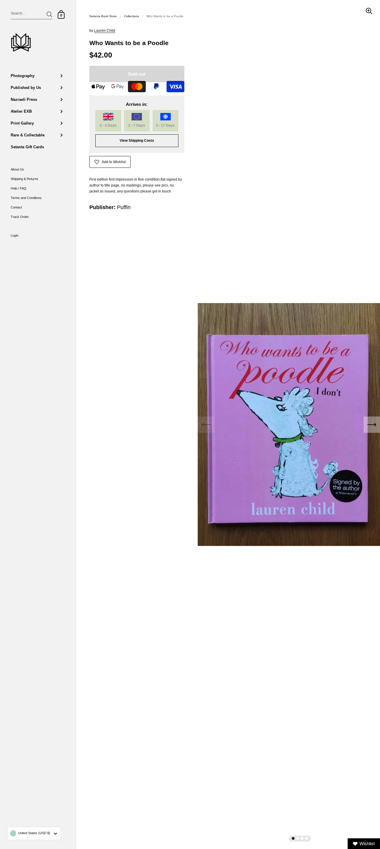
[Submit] (49, 14)
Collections (131, 16)
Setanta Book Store (103, 16)
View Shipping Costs (137, 140)
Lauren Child (104, 30)
